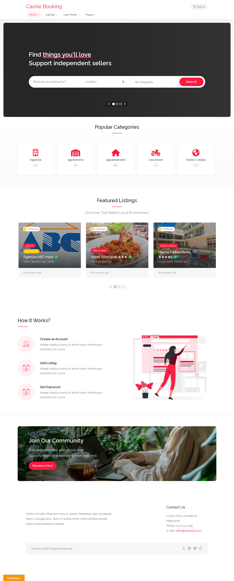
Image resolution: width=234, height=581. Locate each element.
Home (32, 14)
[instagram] (200, 549)
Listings (50, 14)
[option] (117, 70)
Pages (89, 14)
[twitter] (183, 549)
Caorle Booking (44, 6)
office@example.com (189, 530)
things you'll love (67, 54)
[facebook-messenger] (195, 549)
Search (191, 82)
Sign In (200, 6)
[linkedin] (189, 549)
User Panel (70, 14)
